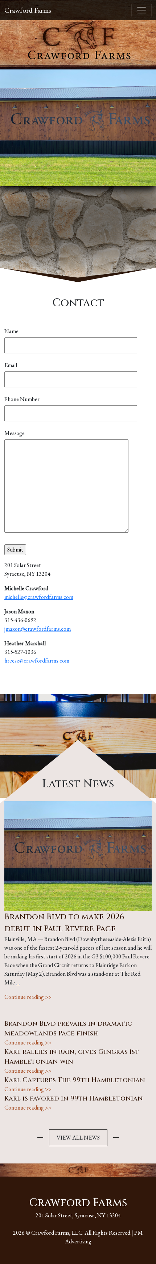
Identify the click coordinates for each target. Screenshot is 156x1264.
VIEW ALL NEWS (78, 1137)
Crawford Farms (27, 10)
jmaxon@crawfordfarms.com (37, 629)
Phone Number (22, 399)
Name (11, 331)
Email (10, 365)
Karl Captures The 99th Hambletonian (74, 1080)
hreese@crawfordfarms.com (36, 660)
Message (14, 433)
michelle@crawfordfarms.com (38, 597)
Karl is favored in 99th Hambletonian (73, 1098)
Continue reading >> (28, 997)
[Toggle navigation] (141, 10)
